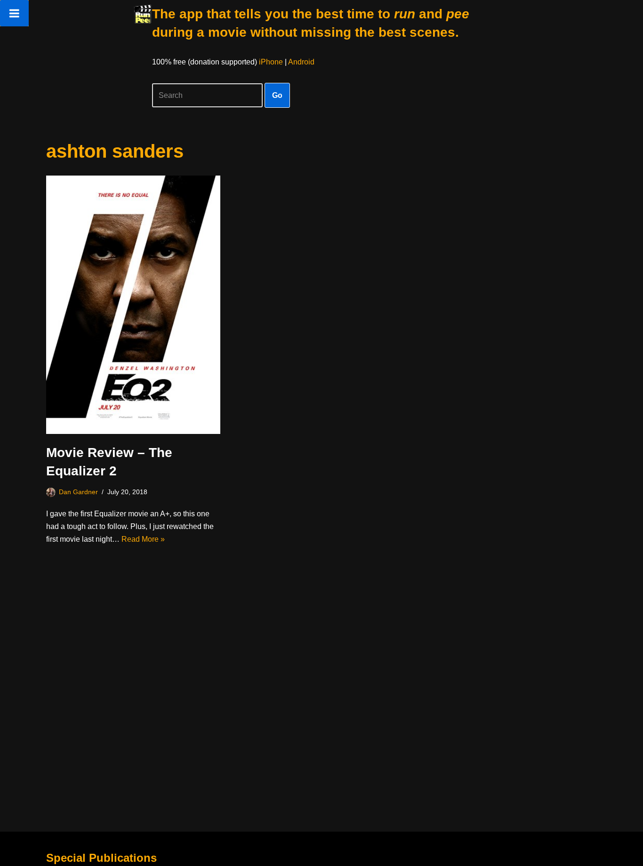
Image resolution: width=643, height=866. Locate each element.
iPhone (271, 62)
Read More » (143, 539)
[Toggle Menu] (14, 13)
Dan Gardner (78, 492)
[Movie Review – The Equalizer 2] (133, 305)
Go (277, 95)
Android (301, 62)
